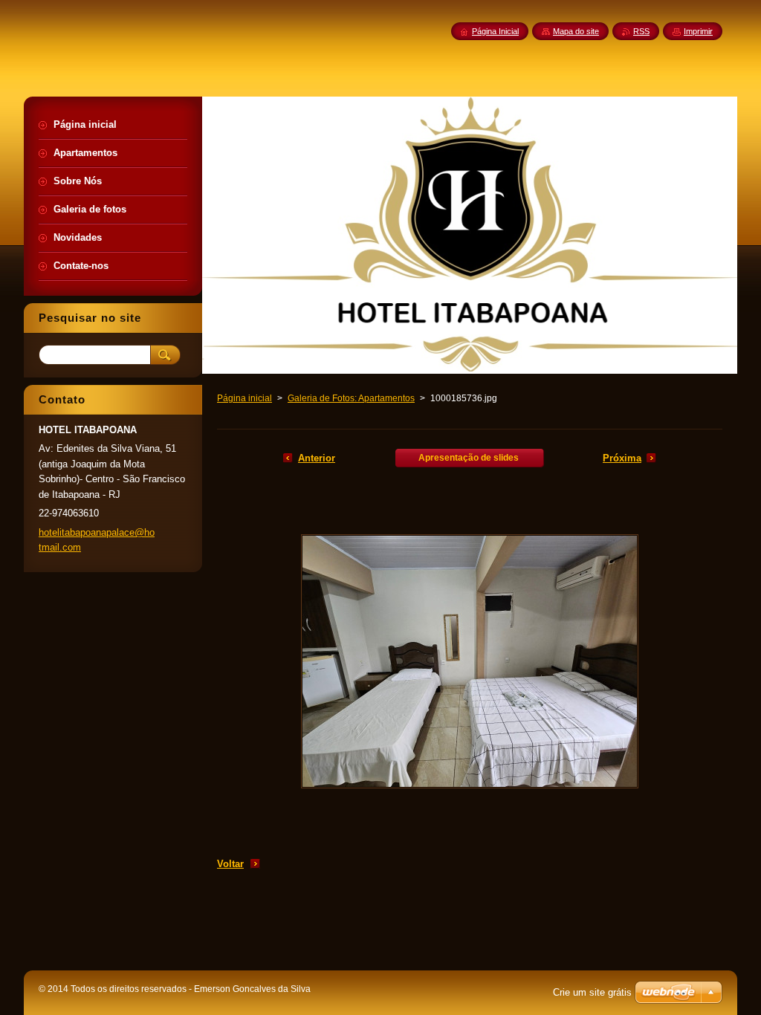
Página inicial (244, 398)
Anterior (316, 458)
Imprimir (698, 31)
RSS (641, 31)
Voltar (230, 863)
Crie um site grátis (592, 992)
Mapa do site (576, 31)
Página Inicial (495, 31)
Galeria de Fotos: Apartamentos (351, 398)
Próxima (622, 458)
